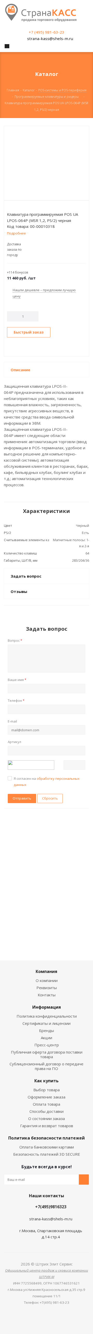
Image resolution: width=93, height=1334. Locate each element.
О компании (47, 980)
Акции (46, 1037)
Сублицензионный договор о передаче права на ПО (46, 1066)
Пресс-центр (46, 1044)
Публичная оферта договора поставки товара (46, 1054)
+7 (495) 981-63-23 (46, 32)
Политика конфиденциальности (47, 1016)
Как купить (46, 1081)
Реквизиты (46, 987)
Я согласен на (47, 781)
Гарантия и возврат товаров (46, 1125)
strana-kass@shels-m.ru (50, 38)
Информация (46, 1007)
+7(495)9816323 (50, 1207)
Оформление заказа (46, 1096)
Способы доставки (46, 1111)
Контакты (47, 994)
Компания (46, 971)
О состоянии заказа (46, 1118)
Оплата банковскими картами (46, 1147)
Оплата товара (46, 1104)
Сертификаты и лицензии (46, 1023)
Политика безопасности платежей (46, 1138)
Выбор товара (46, 1089)
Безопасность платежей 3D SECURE (46, 1154)
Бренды (46, 1030)
